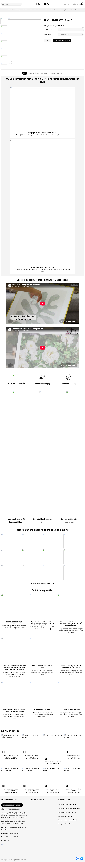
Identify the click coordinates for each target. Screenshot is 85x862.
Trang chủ (10, 10)
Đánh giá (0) (44, 73)
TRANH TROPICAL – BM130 (53, 762)
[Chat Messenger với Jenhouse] (81, 858)
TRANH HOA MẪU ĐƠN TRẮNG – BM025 (11, 756)
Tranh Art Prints (34, 10)
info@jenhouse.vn (10, 841)
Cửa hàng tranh (56, 10)
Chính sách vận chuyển (65, 816)
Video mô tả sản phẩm (55, 73)
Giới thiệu (18, 10)
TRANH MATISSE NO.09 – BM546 (74, 756)
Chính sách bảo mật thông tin (67, 812)
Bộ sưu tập (45, 10)
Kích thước (48, 29)
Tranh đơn (4, 15)
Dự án (65, 10)
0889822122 (15, 837)
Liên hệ (76, 10)
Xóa (83, 27)
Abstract (10, 15)
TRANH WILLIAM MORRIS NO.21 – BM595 (10, 789)
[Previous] (10, 41)
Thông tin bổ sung (33, 73)
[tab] (24, 73)
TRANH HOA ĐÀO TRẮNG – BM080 (74, 789)
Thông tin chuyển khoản (65, 824)
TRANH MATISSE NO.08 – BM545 (31, 756)
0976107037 (15, 833)
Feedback (24, 10)
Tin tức (70, 10)
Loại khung (47, 34)
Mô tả (24, 73)
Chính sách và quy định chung (67, 804)
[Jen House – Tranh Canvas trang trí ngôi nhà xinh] (42, 4)
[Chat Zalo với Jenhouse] (77, 858)
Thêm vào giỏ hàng (62, 40)
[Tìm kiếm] (20, 4)
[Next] (38, 41)
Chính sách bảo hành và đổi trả (67, 820)
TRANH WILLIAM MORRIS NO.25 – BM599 (31, 789)
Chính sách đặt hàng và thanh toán (69, 808)
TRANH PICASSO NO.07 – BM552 (53, 789)
